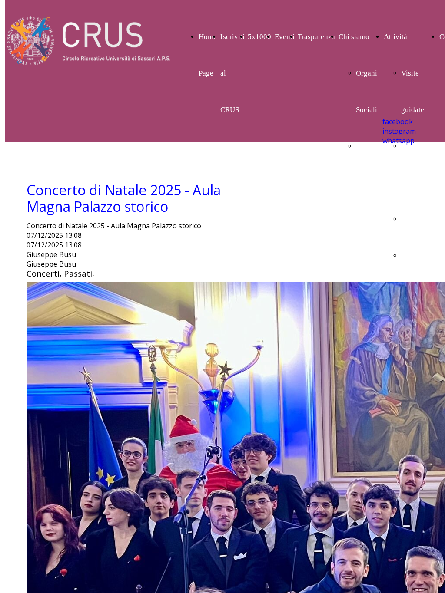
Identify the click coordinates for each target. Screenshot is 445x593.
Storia (365, 146)
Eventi (285, 37)
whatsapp (398, 140)
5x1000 (259, 37)
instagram (399, 131)
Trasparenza (316, 37)
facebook (397, 121)
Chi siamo (354, 37)
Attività (395, 37)
